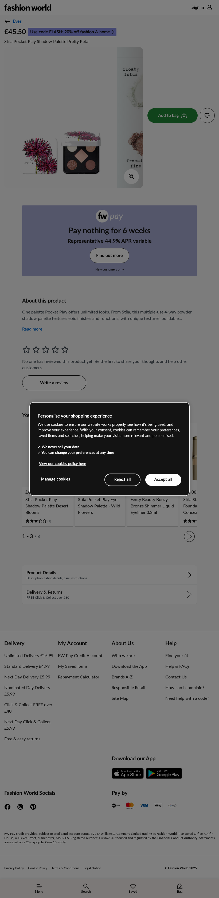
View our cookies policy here (62, 464)
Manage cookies (55, 479)
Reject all (122, 479)
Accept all (163, 479)
